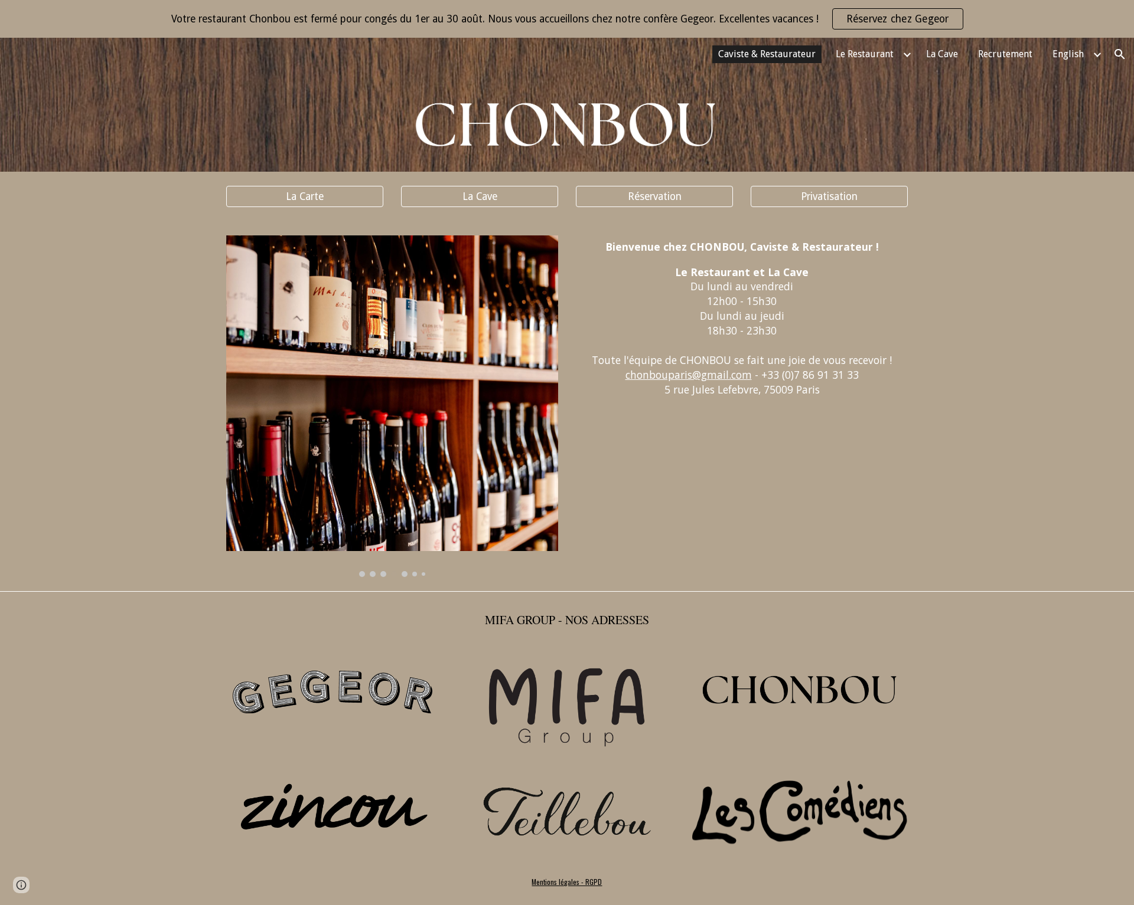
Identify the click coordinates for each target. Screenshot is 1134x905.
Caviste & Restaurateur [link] (767, 54)
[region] (567, 19)
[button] (1120, 54)
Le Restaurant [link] (865, 54)
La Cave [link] (942, 54)
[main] (742, 318)
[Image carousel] (392, 406)
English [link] (1068, 54)
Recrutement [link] (1005, 54)
